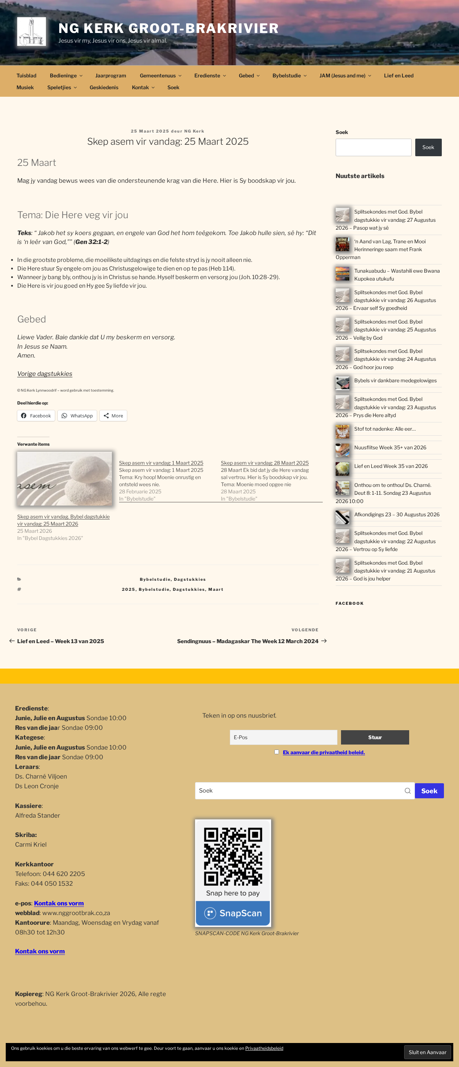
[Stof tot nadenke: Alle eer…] (342, 433)
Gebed (246, 75)
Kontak (140, 87)
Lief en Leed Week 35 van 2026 (391, 466)
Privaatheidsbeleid (264, 1048)
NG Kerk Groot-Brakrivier (168, 28)
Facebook (350, 603)
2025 (129, 589)
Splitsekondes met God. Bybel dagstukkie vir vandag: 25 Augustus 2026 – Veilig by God (386, 330)
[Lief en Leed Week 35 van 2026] (342, 470)
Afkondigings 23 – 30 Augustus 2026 (397, 514)
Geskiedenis (104, 87)
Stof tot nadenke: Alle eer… (385, 429)
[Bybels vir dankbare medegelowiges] (342, 384)
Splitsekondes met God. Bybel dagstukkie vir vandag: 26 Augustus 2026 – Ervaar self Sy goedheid (386, 300)
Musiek (25, 87)
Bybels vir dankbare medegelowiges (395, 380)
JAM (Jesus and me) (342, 75)
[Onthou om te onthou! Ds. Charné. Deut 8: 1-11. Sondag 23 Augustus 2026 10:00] (342, 489)
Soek (173, 87)
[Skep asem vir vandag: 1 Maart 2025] (170, 477)
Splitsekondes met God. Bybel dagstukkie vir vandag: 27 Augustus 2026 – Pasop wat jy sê (386, 220)
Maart (216, 589)
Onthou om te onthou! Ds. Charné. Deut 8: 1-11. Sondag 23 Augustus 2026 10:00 (383, 493)
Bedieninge (63, 75)
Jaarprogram (110, 75)
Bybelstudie (287, 75)
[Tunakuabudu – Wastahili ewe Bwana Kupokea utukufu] (342, 275)
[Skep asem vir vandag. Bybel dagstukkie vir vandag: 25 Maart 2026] (64, 479)
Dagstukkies (190, 579)
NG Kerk (194, 131)
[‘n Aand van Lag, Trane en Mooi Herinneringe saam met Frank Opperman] (342, 245)
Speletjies (59, 87)
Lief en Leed (398, 75)
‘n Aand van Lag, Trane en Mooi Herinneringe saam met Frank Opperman (381, 249)
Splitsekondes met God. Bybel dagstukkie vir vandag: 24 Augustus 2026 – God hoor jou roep (386, 359)
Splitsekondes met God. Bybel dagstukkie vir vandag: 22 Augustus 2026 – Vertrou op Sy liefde (386, 541)
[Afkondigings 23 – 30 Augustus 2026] (342, 518)
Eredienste (207, 75)
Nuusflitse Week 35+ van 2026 (390, 447)
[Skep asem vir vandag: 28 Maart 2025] (272, 477)
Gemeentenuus (158, 75)
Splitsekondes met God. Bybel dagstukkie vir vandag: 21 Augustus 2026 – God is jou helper (385, 571)
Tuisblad (26, 75)
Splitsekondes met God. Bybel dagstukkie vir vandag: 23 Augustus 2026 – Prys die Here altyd (386, 407)
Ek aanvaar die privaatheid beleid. (324, 752)
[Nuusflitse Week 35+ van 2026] (342, 451)
